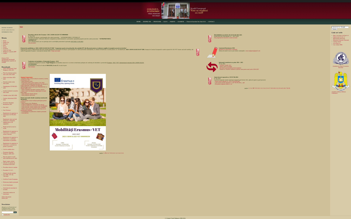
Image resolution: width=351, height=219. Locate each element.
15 (121, 153)
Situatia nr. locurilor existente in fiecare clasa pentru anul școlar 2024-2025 (239, 69)
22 (277, 88)
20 (274, 88)
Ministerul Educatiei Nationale (341, 40)
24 (281, 88)
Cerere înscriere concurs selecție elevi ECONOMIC (34, 106)
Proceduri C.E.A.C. (8, 170)
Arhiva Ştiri (5, 198)
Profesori (5, 44)
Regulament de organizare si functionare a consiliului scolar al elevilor (10, 133)
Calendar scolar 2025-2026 (10, 95)
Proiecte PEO (5, 58)
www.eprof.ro (336, 43)
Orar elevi (5, 107)
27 (286, 88)
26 (284, 88)
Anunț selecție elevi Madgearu (29, 103)
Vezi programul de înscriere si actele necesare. (226, 37)
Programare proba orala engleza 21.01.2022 (32, 82)
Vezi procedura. (32, 43)
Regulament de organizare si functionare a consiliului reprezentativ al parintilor (10, 139)
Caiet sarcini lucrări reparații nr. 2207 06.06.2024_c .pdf (229, 82)
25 (282, 88)
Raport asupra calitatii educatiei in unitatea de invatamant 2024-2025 (9, 163)
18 (271, 88)
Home (4, 41)
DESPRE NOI (147, 21)
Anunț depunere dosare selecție (29, 93)
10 (113, 153)
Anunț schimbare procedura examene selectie (32, 89)
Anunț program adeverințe (28, 95)
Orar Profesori (7, 110)
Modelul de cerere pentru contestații (228, 49)
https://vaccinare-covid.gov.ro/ (341, 35)
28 (287, 88)
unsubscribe (7, 214)
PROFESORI (157, 21)
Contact (5, 53)
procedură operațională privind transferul (230, 68)
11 (114, 153)
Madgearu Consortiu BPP (9, 51)
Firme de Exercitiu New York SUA (196, 21)
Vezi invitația (31, 67)
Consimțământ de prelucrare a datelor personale (33, 111)
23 (279, 88)
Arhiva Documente (6, 197)
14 (119, 153)
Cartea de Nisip (7, 50)
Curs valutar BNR (337, 44)
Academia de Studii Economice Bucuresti (341, 67)
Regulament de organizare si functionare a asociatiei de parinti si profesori (10, 145)
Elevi (4, 45)
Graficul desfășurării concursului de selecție (32, 104)
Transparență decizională (8, 59)
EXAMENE (181, 21)
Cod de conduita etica (8, 149)
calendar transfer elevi (225, 65)
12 (116, 153)
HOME (139, 21)
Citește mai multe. (55, 51)
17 (269, 88)
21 (276, 88)
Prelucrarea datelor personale (10, 182)
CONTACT (211, 21)
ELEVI (165, 21)
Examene (5, 48)
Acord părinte (25, 113)
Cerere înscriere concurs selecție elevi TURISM (33, 107)
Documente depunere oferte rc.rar (223, 84)
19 (272, 88)
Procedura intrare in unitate (10, 167)
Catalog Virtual (337, 41)
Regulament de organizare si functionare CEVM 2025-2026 (10, 114)
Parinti (5, 47)
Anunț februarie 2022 (27, 81)
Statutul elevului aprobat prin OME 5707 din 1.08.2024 (9, 175)
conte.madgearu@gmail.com (252, 51)
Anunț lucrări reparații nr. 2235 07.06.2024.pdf (227, 81)
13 (118, 153)
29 (289, 88)
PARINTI (172, 21)
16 (122, 153)
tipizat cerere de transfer (226, 66)
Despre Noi (6, 42)
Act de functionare (8, 185)
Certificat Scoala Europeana (10, 179)
